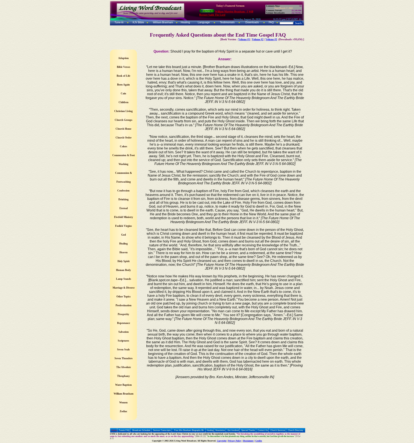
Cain (123, 93)
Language (203, 22)
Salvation (123, 331)
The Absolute (123, 367)
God (123, 234)
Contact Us (263, 430)
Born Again (123, 84)
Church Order (124, 137)
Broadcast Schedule (141, 430)
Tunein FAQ (124, 430)
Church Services (277, 430)
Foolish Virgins (123, 225)
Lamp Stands (123, 278)
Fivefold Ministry (123, 217)
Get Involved (233, 430)
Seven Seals (123, 349)
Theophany (123, 376)
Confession (123, 190)
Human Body (123, 270)
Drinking (123, 199)
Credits (258, 441)
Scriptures (123, 340)
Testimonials (227, 22)
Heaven (123, 252)
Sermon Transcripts (162, 430)
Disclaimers (248, 441)
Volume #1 (244, 39)
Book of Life (123, 75)
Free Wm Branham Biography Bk (189, 430)
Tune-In (119, 22)
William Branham (162, 22)
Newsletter (220, 430)
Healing (185, 22)
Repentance (123, 323)
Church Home (123, 128)
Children (124, 102)
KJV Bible (138, 22)
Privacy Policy (234, 441)
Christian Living (123, 111)
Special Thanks (248, 430)
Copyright (221, 441)
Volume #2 (257, 39)
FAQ (271, 22)
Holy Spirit (124, 261)
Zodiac (123, 411)
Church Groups (123, 119)
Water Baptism (123, 384)
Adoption (123, 58)
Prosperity (123, 314)
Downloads (252, 22)
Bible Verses (123, 66)
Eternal (123, 208)
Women (123, 402)
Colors (123, 146)
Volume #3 (271, 39)
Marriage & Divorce (124, 287)
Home (114, 430)
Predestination (124, 305)
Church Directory (295, 430)
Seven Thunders (123, 358)
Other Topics (123, 296)
